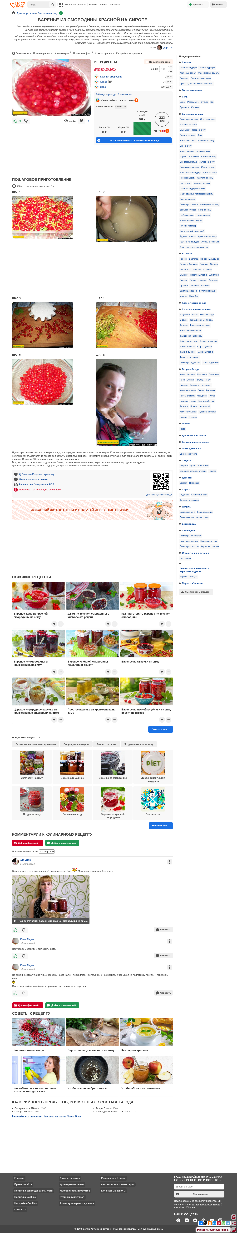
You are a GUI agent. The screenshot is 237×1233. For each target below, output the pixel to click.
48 (87, 120)
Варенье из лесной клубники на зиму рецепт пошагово (146, 711)
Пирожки (204, 264)
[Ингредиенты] (234, 1217)
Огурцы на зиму (208, 119)
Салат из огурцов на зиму (192, 188)
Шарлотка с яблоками (190, 269)
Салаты (186, 62)
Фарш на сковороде (189, 357)
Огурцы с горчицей (210, 242)
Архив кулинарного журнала (77, 1203)
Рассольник (193, 102)
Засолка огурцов (188, 210)
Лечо (200, 135)
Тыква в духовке (210, 362)
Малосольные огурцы (190, 172)
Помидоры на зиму (189, 119)
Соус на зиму (204, 210)
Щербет (183, 483)
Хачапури (214, 275)
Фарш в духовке (188, 352)
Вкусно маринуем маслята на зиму (91, 1050)
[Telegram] (228, 1223)
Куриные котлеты (207, 412)
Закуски (186, 460)
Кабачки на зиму (206, 140)
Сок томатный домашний (192, 231)
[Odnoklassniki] (210, 1223)
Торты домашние (192, 90)
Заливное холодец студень (193, 471)
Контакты (20, 1209)
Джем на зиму (210, 172)
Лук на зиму (186, 183)
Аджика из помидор (189, 242)
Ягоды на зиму (32, 814)
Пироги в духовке (198, 275)
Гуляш (212, 396)
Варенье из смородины (113, 777)
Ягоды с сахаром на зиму (138, 744)
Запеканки (214, 374)
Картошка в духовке (200, 325)
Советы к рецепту (104, 53)
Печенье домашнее (209, 259)
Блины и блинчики (189, 264)
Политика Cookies (25, 1197)
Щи (211, 102)
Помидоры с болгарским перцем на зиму (200, 204)
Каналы (93, 4)
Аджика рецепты (188, 236)
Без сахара (185, 558)
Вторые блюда (190, 369)
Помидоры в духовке (190, 362)
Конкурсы (115, 4)
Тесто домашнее (191, 448)
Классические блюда (194, 303)
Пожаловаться (23, 53)
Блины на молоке (198, 280)
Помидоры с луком (189, 541)
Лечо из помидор (188, 226)
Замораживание (187, 346)
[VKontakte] (201, 1223)
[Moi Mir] (214, 1223)
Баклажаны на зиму (189, 167)
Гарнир (186, 423)
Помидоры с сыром (189, 546)
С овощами (188, 530)
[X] (205, 1223)
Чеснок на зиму (187, 178)
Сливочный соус (199, 495)
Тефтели (184, 406)
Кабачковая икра (188, 140)
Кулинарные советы (72, 1184)
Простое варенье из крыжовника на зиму (91, 711)
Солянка (195, 107)
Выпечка (187, 253)
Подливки (184, 495)
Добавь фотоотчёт (29, 843)
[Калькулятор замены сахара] (110, 81)
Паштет (212, 471)
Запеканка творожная (200, 385)
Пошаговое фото (83, 53)
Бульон (204, 102)
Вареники (210, 390)
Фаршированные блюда (201, 320)
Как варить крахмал (134, 1050)
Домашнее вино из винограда (194, 517)
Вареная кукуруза (188, 576)
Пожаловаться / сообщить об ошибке (40, 489)
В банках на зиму (188, 124)
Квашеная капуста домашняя (194, 247)
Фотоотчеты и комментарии (117, 1184)
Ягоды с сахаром (106, 744)
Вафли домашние (188, 291)
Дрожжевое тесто (188, 454)
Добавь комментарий (63, 843)
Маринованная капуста (191, 220)
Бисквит (184, 280)
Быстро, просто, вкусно (195, 442)
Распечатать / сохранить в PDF (36, 484)
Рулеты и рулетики (199, 466)
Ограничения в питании (195, 553)
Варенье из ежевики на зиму (140, 661)
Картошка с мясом (210, 546)
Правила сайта (23, 1184)
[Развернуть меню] (234, 1230)
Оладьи (214, 264)
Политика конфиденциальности (33, 1190)
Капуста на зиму (205, 178)
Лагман (183, 417)
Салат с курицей (207, 68)
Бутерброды (189, 524)
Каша (182, 374)
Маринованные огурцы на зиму (195, 151)
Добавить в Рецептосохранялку (36, 474)
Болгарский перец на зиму (193, 130)
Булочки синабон (207, 291)
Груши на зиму (203, 215)
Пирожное (194, 483)
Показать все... (160, 825)
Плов (182, 380)
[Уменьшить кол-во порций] (171, 71)
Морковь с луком (208, 541)
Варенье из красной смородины (112, 816)
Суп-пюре (184, 107)
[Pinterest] (219, 1223)
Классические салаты (208, 73)
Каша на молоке (188, 390)
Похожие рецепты (42, 53)
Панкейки (193, 296)
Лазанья (184, 401)
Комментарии (63, 53)
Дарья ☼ (168, 47)
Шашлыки (202, 374)
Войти (219, 4)
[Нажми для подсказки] (136, 100)
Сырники (207, 269)
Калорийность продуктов (129, 53)
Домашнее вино (187, 512)
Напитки (186, 506)
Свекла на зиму (187, 199)
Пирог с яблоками (192, 583)
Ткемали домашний (189, 500)
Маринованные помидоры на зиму (196, 194)
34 (19, 120)
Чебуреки (202, 396)
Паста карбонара (206, 401)
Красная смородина (111, 76)
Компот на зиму (208, 156)
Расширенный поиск (113, 1178)
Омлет (201, 390)
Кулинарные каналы (113, 1190)
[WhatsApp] (223, 1223)
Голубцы (200, 380)
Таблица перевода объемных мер (114, 94)
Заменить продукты (105, 68)
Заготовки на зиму (192, 114)
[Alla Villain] (15, 861)
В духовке (185, 314)
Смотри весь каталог (197, 592)
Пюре (182, 429)
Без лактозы (153, 814)
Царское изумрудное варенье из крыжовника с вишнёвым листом (36, 711)
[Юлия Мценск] (15, 941)
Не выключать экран (160, 62)
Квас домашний (204, 512)
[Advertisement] (201, 31)
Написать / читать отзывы (33, 479)
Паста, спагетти (187, 396)
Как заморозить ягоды (29, 1050)
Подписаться (200, 1194)
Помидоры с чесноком (191, 536)
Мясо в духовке (205, 352)
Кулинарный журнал (72, 1197)
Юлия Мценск (28, 939)
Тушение (184, 325)
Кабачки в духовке (189, 341)
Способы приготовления (196, 309)
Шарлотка (193, 259)
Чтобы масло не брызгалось (87, 1088)
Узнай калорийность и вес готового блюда (134, 140)
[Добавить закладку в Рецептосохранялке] (81, 121)
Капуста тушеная (188, 412)
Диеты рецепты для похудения (153, 779)
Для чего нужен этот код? (159, 495)
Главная (19, 1178)
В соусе (184, 320)
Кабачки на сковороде (190, 330)
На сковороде (207, 314)
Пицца (193, 401)
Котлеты (191, 374)
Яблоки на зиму (207, 162)
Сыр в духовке (204, 346)
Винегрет (184, 78)
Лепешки (213, 280)
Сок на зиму (186, 146)
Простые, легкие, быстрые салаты (196, 83)
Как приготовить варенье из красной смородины (145, 615)
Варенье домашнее (189, 156)
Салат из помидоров (201, 78)
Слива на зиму (208, 167)
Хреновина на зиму (207, 236)
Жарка (195, 314)
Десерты (187, 477)
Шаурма (184, 466)
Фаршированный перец (191, 336)
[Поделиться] (234, 1223)
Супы (185, 96)
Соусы (186, 489)
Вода (103, 86)
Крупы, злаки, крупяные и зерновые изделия (194, 570)
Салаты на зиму (187, 135)
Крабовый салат (188, 73)
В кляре (193, 417)
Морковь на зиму (202, 183)
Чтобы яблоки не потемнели (140, 1088)
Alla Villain (25, 859)
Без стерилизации (188, 162)
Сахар (103, 81)
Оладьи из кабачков (200, 285)
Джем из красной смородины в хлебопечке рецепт (88, 615)
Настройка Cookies (25, 1203)
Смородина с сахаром (76, 744)
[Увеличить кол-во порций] (171, 67)
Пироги (183, 259)
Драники (184, 285)
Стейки (190, 380)
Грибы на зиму (187, 215)
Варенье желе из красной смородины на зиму (31, 615)
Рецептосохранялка (75, 4)
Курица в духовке (208, 341)
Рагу (208, 380)
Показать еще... (160, 729)
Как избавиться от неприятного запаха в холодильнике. (35, 1090)
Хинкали (184, 385)
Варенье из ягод (72, 814)
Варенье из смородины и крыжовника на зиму (31, 663)
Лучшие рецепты (70, 1178)
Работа (103, 4)
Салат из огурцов (188, 68)
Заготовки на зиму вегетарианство (36, 744)
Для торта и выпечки (194, 435)
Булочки (184, 275)
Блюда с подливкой (200, 406)
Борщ (182, 102)
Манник (183, 296)
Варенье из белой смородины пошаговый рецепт (88, 663)
